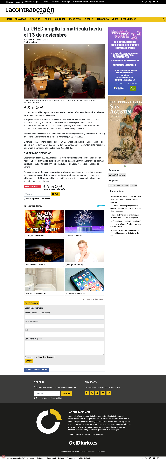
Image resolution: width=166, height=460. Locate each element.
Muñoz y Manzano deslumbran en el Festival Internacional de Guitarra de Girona (124, 233)
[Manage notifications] (3, 456)
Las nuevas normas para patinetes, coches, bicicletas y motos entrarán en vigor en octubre (125, 208)
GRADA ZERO (74, 19)
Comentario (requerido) (34, 339)
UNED (127, 186)
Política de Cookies (97, 2)
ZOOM (48, 19)
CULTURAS (60, 19)
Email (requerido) (31, 321)
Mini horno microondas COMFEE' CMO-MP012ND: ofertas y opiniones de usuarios (125, 199)
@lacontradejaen (31, 42)
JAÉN (9, 19)
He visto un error (33, 186)
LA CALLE (88, 19)
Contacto (46, 2)
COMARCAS (20, 19)
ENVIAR (55, 194)
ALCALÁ (122, 175)
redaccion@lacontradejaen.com (91, 434)
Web (26, 330)
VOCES (115, 19)
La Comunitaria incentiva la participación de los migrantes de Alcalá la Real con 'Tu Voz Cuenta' (126, 224)
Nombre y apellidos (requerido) (37, 313)
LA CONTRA (35, 19)
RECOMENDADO (128, 19)
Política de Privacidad (80, 2)
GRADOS (120, 186)
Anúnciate (55, 2)
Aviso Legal (66, 2)
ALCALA (112, 186)
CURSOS (134, 186)
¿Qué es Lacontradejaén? (31, 2)
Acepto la (38, 199)
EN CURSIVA (103, 19)
